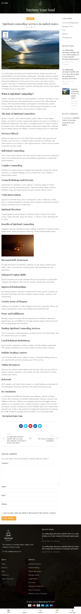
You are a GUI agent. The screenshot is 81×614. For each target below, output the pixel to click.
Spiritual (30, 19)
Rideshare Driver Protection (37, 594)
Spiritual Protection (34, 564)
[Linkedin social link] (35, 426)
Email (3, 495)
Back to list (30, 438)
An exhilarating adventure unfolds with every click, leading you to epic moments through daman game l (70, 54)
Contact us (5, 575)
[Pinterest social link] (30, 426)
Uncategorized (67, 38)
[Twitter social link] (26, 426)
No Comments (55, 541)
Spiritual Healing (33, 568)
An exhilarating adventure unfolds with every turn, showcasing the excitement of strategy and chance (70, 74)
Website (4, 504)
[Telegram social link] (40, 426)
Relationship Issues (34, 571)
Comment (5, 463)
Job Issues (31, 582)
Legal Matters (33, 579)
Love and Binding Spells (70, 23)
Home (3, 564)
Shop (3, 571)
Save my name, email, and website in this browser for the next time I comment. (30, 513)
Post (63, 30)
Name (4, 487)
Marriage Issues (67, 26)
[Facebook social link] (21, 426)
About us (4, 568)
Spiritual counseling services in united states (75, 93)
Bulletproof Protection (35, 586)
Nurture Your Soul (7, 579)
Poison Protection (34, 590)
